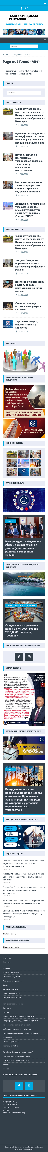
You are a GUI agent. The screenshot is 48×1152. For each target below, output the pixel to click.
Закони (6, 985)
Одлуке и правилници (12, 997)
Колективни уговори (11, 993)
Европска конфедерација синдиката (18, 1016)
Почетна (6, 968)
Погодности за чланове (13, 1004)
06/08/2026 (23, 195)
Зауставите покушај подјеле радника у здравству (26, 324)
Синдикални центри (11, 976)
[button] (44, 3)
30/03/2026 (23, 331)
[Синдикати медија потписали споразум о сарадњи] (8, 306)
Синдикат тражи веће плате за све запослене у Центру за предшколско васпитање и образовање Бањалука (30, 115)
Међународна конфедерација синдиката (20, 1020)
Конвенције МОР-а (11, 1041)
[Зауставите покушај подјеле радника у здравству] (8, 324)
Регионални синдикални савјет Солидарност (22, 1033)
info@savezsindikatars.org (14, 1112)
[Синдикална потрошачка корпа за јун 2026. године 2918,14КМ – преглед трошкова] (24, 611)
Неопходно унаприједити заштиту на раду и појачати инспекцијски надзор (29, 286)
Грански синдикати (11, 972)
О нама (6, 1012)
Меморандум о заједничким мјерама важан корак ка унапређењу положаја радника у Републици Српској (23, 548)
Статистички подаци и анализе (16, 1060)
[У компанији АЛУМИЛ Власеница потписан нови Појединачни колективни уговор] (35, 472)
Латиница (7, 962)
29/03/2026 (23, 295)
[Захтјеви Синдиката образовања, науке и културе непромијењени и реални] (8, 263)
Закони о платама (10, 989)
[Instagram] (26, 8)
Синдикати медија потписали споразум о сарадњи (28, 306)
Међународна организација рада (17, 1029)
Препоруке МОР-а (10, 1046)
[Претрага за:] (24, 46)
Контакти (7, 1008)
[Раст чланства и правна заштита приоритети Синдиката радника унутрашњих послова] (8, 185)
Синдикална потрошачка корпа (16, 1056)
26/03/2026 (23, 273)
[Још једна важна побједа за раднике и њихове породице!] (23, 472)
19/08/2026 (23, 146)
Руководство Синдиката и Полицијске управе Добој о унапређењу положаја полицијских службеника (30, 138)
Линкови (6, 1069)
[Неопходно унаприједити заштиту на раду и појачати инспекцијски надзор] (8, 284)
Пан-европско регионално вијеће (17, 1025)
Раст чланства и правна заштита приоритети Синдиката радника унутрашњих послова (28, 187)
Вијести (6, 1064)
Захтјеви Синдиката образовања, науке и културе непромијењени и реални (30, 265)
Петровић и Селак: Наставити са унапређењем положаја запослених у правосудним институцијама (29, 162)
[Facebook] (21, 8)
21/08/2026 (23, 125)
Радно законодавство (12, 981)
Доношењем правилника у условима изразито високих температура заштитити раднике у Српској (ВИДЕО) (30, 210)
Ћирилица (7, 958)
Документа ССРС (10, 1037)
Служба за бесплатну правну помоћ (18, 1052)
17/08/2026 (23, 174)
